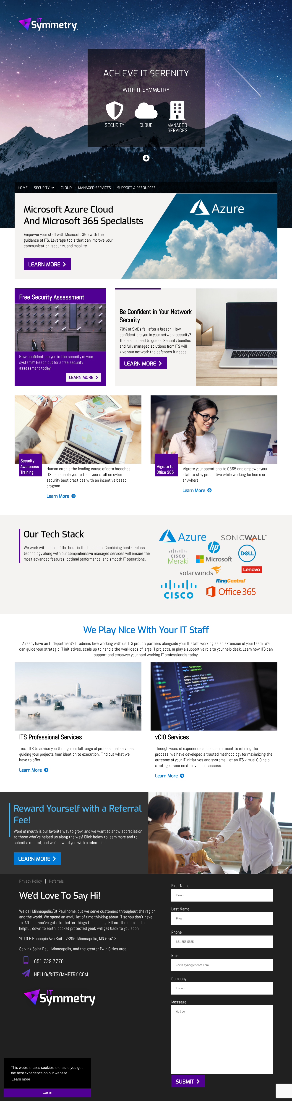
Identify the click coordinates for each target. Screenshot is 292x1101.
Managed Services (177, 127)
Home (23, 188)
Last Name (180, 909)
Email (175, 955)
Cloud (146, 125)
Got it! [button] (47, 1093)
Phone (176, 932)
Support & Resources (136, 188)
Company (178, 979)
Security (114, 125)
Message (178, 1002)
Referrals (56, 881)
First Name (180, 886)
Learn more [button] (21, 1079)
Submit (185, 1081)
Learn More (44, 264)
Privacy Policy (30, 881)
